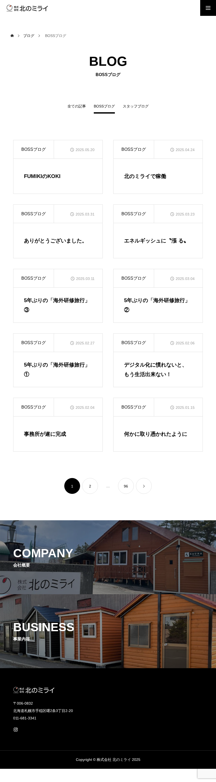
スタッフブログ (136, 106)
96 (126, 486)
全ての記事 (76, 106)
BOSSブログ (33, 149)
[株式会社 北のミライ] (26, 8)
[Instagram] (15, 729)
